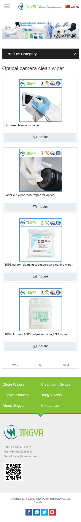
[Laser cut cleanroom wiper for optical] (40, 170)
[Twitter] (44, 512)
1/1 (40, 365)
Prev (15, 365)
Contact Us (50, 406)
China (74, 6)
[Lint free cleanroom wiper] (40, 100)
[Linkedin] (36, 512)
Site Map (38, 502)
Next (66, 365)
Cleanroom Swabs (55, 384)
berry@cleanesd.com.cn (27, 456)
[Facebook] (28, 512)
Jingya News (51, 395)
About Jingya (13, 406)
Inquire (43, 137)
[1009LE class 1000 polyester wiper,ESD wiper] (40, 309)
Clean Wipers (13, 384)
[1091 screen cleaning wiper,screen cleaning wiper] (40, 240)
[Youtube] (52, 512)
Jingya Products (16, 395)
